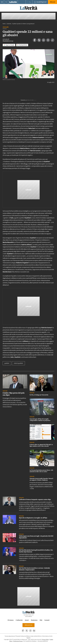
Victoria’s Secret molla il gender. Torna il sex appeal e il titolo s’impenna (41, 479)
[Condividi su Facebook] (35, 40)
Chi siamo (11, 620)
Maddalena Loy (8, 41)
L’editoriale (19, 620)
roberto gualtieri (18, 363)
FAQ (41, 620)
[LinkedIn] (34, 630)
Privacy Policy (45, 639)
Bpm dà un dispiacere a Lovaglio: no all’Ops (33, 518)
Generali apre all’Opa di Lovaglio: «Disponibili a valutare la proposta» (40, 419)
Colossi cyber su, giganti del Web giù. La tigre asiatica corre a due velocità (41, 445)
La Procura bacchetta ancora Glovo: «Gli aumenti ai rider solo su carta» (41, 470)
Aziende (9, 23)
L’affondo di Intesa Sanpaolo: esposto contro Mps (35, 499)
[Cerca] (6, 2)
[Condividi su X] (39, 40)
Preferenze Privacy (18, 641)
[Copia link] (52, 40)
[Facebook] (23, 630)
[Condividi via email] (48, 40)
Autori (27, 620)
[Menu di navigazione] (2, 2)
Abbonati (52, 2)
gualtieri (7, 363)
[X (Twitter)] (26, 630)
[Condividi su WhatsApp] (43, 40)
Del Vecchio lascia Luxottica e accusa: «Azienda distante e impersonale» (34, 569)
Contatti (46, 620)
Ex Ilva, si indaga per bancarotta (39, 395)
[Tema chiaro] (28, 2)
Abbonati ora (28, 625)
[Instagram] (30, 630)
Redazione (34, 620)
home (4, 23)
